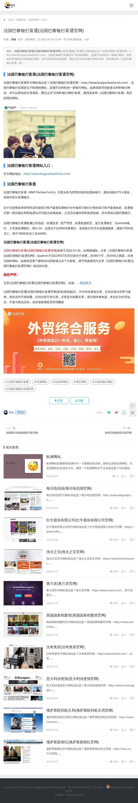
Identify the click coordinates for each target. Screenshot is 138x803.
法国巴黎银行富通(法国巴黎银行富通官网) (44, 30)
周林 (13, 39)
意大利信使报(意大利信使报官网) (72, 678)
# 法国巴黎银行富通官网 (19, 389)
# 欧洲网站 (40, 381)
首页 (10, 19)
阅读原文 (85, 283)
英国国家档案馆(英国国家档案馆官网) (76, 615)
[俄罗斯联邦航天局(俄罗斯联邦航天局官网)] (23, 720)
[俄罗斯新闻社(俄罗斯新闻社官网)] (23, 752)
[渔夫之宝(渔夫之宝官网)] (23, 561)
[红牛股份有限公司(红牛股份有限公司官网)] (23, 530)
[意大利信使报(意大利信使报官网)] (23, 688)
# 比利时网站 (60, 381)
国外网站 (34, 19)
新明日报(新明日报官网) (118, 432)
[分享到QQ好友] (124, 412)
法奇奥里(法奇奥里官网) (65, 646)
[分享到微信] (109, 412)
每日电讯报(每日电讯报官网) (69, 488)
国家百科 (21, 19)
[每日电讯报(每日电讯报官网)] (23, 498)
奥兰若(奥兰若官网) (61, 583)
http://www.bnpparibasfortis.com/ (47, 174)
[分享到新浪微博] (116, 412)
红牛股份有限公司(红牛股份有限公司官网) (79, 520)
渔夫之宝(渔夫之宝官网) (65, 551)
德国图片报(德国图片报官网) (22, 432)
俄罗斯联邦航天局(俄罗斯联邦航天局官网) (79, 710)
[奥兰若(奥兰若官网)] (23, 593)
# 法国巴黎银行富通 (17, 381)
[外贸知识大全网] (10, 7)
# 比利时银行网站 (102, 381)
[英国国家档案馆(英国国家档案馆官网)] (23, 625)
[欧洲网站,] (23, 466)
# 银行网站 (80, 381)
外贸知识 (79, 794)
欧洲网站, (54, 456)
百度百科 (70, 794)
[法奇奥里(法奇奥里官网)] (23, 656)
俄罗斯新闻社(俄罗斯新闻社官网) (72, 742)
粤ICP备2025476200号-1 (80, 787)
